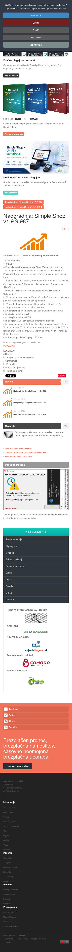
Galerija (9, 586)
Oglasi (9, 580)
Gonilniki (6, 903)
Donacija (6, 881)
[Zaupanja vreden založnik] (36, 662)
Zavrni (36, 22)
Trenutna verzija (14, 539)
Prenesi (6, 899)
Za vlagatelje (8, 876)
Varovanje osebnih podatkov (16, 938)
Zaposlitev (7, 871)
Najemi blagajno (9, 916)
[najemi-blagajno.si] (36, 646)
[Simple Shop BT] (36, 617)
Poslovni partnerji (10, 912)
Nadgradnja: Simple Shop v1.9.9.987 (34, 218)
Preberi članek (11, 192)
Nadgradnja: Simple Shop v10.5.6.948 (29, 402)
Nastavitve (36, 37)
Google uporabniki (38, 938)
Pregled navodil (11, 75)
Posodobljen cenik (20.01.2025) (18, 456)
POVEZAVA (9, 345)
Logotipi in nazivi (10, 867)
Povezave (7, 921)
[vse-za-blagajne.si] (36, 631)
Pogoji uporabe (9, 935)
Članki (9, 573)
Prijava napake (9, 894)
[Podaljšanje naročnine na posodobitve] (36, 489)
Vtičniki (10, 553)
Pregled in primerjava (14, 134)
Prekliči (36, 30)
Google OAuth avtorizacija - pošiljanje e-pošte (25, 452)
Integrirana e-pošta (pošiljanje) (18, 448)
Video (9, 593)
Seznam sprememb (15, 566)
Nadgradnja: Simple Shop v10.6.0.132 (29, 391)
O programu (12, 546)
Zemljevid (7, 862)
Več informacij (36, 44)
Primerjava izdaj (14, 560)
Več (65, 381)
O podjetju (7, 857)
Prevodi (10, 600)
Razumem (36, 15)
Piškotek (22, 935)
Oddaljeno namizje (10, 889)
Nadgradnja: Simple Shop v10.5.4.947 (29, 414)
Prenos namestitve (17, 766)
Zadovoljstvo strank (11, 926)
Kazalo (8, 942)
